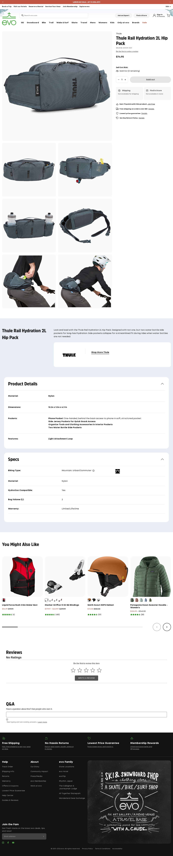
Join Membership (70, 6)
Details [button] (151, 109)
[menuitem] (22, 22)
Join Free (151, 104)
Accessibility (117, 848)
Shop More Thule (100, 352)
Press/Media (36, 776)
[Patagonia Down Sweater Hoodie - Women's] (150, 576)
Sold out (150, 80)
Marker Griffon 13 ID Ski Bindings (62, 605)
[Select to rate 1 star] (73, 670)
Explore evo (85, 6)
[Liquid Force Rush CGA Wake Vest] (22, 576)
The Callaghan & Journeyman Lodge (68, 787)
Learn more (42, 722)
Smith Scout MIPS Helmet (101, 605)
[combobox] (54, 15)
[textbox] (86, 714)
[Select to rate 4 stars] (93, 670)
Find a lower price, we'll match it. (100, 746)
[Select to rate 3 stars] (86, 670)
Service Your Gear (53, 6)
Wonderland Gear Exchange (72, 798)
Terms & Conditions (102, 848)
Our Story (35, 767)
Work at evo (36, 786)
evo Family (66, 762)
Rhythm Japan (66, 781)
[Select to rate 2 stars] (80, 670)
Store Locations (66, 767)
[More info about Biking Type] (93, 471)
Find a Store (141, 15)
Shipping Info (8, 771)
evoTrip (62, 776)
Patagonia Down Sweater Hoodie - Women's (149, 606)
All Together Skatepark (69, 793)
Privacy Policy (87, 848)
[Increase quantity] (125, 80)
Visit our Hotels (20, 6)
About (35, 762)
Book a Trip (7, 6)
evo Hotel (63, 771)
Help (5, 762)
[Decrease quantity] (119, 80)
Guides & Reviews (10, 800)
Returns (5, 776)
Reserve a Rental (36, 6)
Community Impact (39, 771)
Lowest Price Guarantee (13, 790)
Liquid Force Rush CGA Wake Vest (19, 605)
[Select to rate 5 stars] (99, 670)
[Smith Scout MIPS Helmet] (108, 576)
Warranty (6, 781)
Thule (119, 34)
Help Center (7, 795)
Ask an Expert (123, 15)
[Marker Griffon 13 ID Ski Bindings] (65, 576)
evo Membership (38, 781)
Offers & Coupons (10, 786)
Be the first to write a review (127, 51)
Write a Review (86, 678)
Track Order (7, 767)
